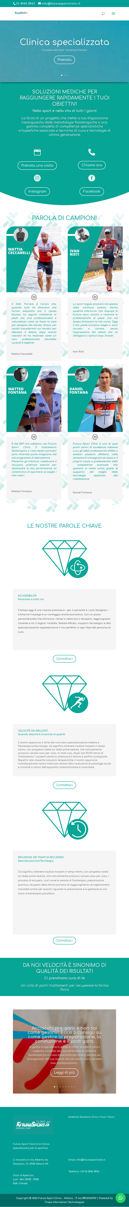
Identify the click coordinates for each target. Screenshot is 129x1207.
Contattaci (64, 658)
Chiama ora (92, 165)
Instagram (37, 191)
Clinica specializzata (64, 42)
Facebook (91, 191)
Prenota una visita (37, 165)
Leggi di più (64, 1072)
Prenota (64, 60)
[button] (121, 1198)
